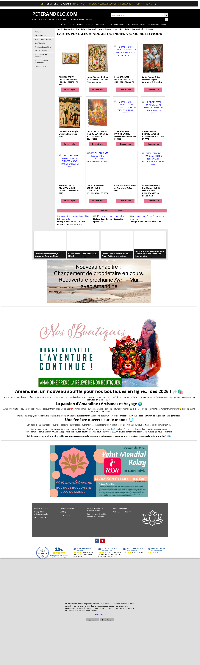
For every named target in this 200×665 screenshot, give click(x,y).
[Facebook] (97, 541)
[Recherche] (166, 15)
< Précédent (104, 210)
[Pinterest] (102, 541)
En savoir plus (69, 90)
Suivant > (120, 210)
